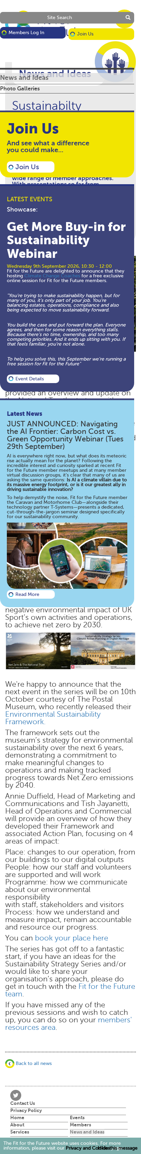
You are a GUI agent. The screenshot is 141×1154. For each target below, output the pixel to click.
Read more (27, 594)
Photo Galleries (20, 89)
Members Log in (26, 32)
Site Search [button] (59, 17)
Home (17, 1117)
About (17, 1124)
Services (19, 1132)
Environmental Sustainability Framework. (53, 718)
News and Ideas (24, 77)
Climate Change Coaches (52, 275)
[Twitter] (15, 1094)
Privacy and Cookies (88, 1148)
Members (80, 1124)
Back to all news (33, 1063)
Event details (29, 378)
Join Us (85, 33)
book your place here (71, 938)
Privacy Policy (26, 1110)
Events (77, 1117)
